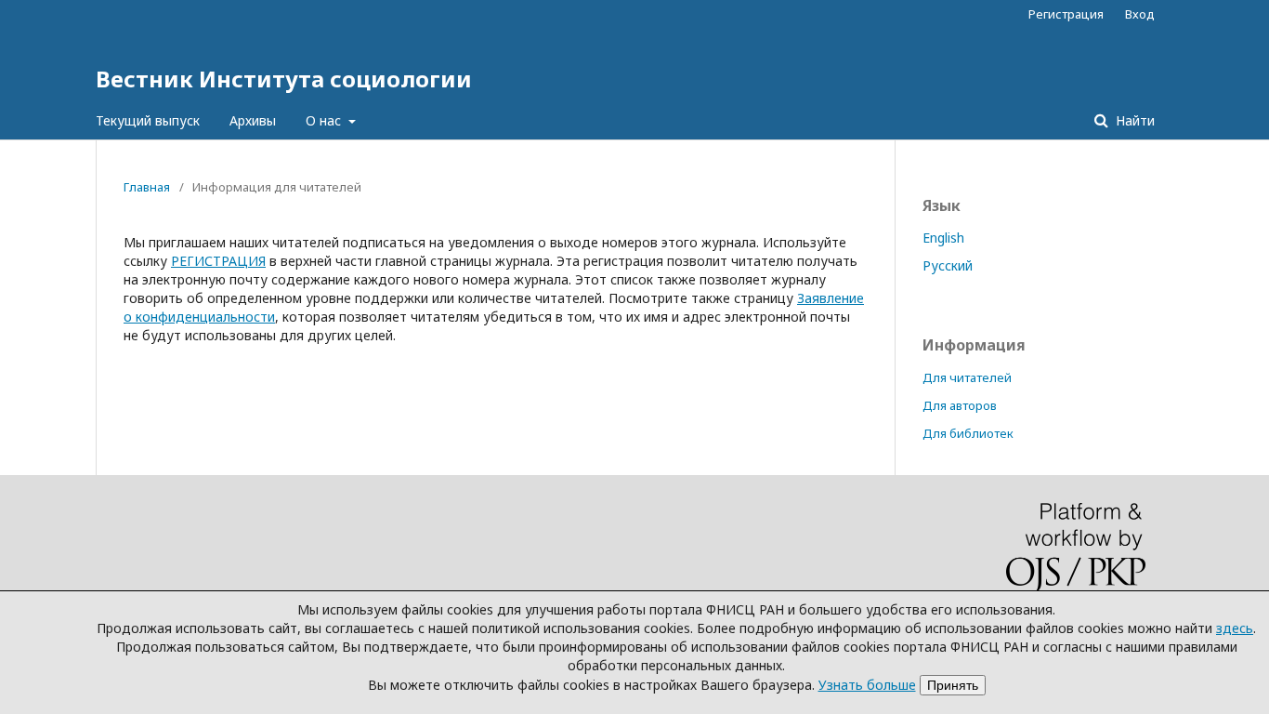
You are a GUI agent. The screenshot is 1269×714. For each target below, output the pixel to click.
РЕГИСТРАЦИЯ (218, 261)
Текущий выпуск (148, 120)
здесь (1234, 628)
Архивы (252, 120)
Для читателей (967, 377)
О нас (325, 120)
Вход (1140, 14)
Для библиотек (968, 433)
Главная (147, 186)
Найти (1133, 120)
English (943, 237)
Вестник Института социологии (284, 78)
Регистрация (1066, 14)
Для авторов (959, 405)
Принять (952, 685)
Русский (947, 265)
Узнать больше (867, 685)
